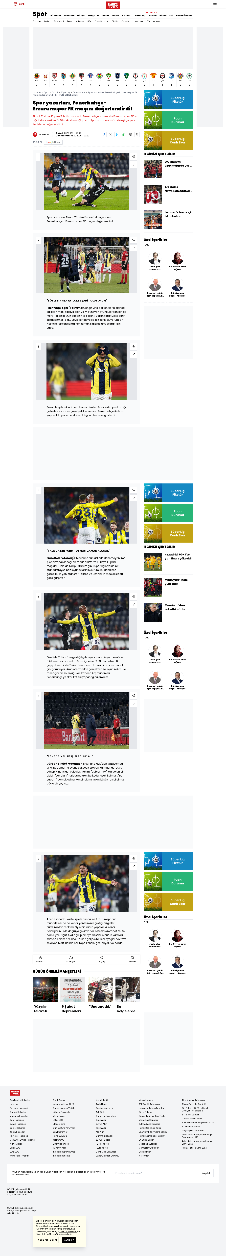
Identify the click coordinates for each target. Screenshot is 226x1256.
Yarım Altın (101, 1128)
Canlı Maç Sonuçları (106, 1151)
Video (163, 15)
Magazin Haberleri (19, 1116)
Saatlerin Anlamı (104, 1108)
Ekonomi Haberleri (19, 1108)
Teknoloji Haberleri (19, 1135)
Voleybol (80, 21)
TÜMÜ (146, 245)
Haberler (37, 92)
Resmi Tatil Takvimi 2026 (194, 1147)
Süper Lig (65, 92)
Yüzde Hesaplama (191, 1126)
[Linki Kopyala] (137, 134)
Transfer (37, 21)
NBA (89, 21)
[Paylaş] (133, 156)
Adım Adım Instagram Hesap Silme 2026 (197, 1142)
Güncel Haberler (18, 1112)
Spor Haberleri (17, 1120)
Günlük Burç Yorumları (64, 1128)
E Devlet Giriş (59, 1124)
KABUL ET (69, 1240)
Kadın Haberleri (17, 1131)
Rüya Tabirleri (146, 1112)
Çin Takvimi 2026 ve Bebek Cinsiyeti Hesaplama (195, 1109)
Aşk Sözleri (101, 1112)
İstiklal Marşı (59, 1116)
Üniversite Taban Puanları (151, 1108)
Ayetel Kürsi (101, 1104)
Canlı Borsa (59, 1100)
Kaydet (206, 1173)
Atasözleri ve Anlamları (193, 1100)
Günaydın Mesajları (106, 1116)
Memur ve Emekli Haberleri (23, 1139)
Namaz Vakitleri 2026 (63, 1104)
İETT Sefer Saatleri (190, 1114)
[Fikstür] (168, 99)
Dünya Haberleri (18, 1124)
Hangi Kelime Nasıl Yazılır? (152, 1135)
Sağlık (115, 15)
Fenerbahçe (79, 92)
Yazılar (126, 15)
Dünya (81, 15)
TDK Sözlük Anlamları (149, 1104)
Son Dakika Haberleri (20, 1100)
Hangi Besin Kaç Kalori (150, 1128)
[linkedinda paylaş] (117, 134)
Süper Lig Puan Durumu (107, 1155)
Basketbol (59, 21)
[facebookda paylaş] (104, 134)
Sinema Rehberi (61, 1143)
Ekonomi (69, 15)
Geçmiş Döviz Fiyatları (193, 1130)
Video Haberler (146, 1100)
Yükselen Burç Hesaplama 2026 (198, 1122)
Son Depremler (60, 1131)
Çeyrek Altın (101, 1124)
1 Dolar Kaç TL (102, 1143)
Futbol (47, 21)
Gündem (55, 15)
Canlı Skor (126, 21)
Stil (171, 15)
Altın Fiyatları (16, 1143)
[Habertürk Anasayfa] (113, 4)
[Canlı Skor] (168, 140)
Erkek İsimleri (145, 1151)
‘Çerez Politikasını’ (68, 1231)
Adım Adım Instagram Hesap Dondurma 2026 (197, 1136)
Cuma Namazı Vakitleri (64, 1108)
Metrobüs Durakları (148, 1143)
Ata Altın (100, 1131)
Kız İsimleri (144, 1155)
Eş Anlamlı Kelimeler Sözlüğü (153, 1131)
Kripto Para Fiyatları (19, 1155)
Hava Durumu (60, 1135)
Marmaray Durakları (149, 1147)
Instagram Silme (61, 1155)
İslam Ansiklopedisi (148, 1120)
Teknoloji (139, 15)
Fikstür (115, 21)
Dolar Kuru (15, 1147)
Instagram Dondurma (64, 1151)
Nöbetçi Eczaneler (61, 1112)
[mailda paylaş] (130, 134)
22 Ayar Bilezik (103, 1139)
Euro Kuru (14, 1151)
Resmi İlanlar (184, 15)
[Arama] (11, 4)
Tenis (69, 21)
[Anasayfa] (15, 1093)
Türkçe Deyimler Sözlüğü (194, 1104)
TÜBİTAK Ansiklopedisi (149, 1124)
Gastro (152, 15)
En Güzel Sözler (146, 1139)
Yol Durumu (58, 1139)
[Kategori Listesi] (215, 4)
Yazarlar (139, 21)
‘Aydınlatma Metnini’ (46, 1234)
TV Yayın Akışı (59, 1147)
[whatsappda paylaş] (123, 134)
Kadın (105, 15)
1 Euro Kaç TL (102, 1147)
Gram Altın (101, 1120)
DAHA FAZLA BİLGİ (47, 1240)
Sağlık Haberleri (17, 1128)
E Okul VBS (58, 1120)
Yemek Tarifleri (103, 1100)
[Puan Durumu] (168, 120)
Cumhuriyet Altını (104, 1135)
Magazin (93, 15)
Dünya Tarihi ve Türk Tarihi (152, 1116)
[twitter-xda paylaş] (110, 134)
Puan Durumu (102, 21)
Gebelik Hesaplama (192, 1118)
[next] (139, 996)
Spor (40, 14)
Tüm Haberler (153, 21)
